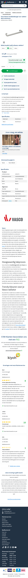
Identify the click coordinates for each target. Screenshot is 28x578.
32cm (3, 48)
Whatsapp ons (7, 511)
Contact (4, 535)
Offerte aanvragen (6, 524)
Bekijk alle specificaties (7, 124)
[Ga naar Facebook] (8, 547)
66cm (15, 48)
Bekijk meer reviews (15, 466)
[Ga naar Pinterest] (13, 547)
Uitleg (10, 201)
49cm (10, 48)
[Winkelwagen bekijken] (26, 2)
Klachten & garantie (7, 526)
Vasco (3, 162)
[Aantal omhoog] (13, 66)
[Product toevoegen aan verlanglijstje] (25, 70)
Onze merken (5, 544)
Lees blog (4, 153)
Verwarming (8, 12)
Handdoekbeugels (7, 14)
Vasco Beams (12, 162)
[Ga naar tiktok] (3, 547)
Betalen (4, 519)
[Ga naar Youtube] (15, 547)
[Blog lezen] (11, 140)
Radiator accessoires (16, 12)
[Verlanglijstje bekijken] (23, 2)
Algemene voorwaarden (8, 574)
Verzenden (4, 521)
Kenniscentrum (6, 543)
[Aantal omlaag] (7, 66)
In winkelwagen (13, 71)
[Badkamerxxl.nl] (10, 2)
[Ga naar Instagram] (10, 547)
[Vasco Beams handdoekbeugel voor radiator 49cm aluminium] (14, 33)
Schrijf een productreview (14, 499)
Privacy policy (22, 574)
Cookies (16, 574)
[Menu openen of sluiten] (2, 2)
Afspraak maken (6, 539)
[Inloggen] (20, 2)
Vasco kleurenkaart (20, 325)
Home (2, 12)
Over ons (4, 532)
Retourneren (5, 522)
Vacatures (4, 541)
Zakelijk (4, 534)
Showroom (5, 537)
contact (7, 329)
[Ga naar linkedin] (5, 547)
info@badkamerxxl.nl (9, 513)
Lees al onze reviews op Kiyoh (13, 350)
